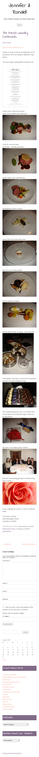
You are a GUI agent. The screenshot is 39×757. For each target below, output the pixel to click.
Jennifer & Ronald (19, 9)
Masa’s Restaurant (29, 544)
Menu (19, 25)
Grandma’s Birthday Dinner (11, 682)
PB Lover (5, 702)
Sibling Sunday (7, 704)
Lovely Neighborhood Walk (10, 692)
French (13, 529)
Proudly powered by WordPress (11, 753)
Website (5, 599)
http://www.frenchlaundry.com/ (12, 47)
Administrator (6, 531)
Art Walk (5, 694)
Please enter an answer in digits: (13, 613)
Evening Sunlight (7, 709)
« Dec (4, 660)
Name (5, 583)
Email (4, 591)
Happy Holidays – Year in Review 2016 (14, 677)
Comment (6, 561)
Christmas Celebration (9, 674)
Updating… (7, 544)
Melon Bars (6, 697)
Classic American (23, 526)
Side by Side (6, 689)
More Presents (7, 699)
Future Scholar (7, 684)
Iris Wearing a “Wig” (8, 706)
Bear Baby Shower (8, 687)
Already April (6, 679)
